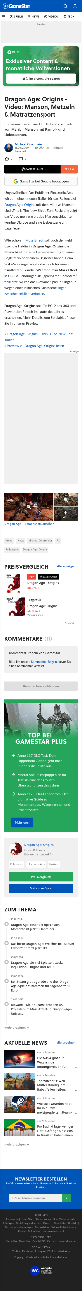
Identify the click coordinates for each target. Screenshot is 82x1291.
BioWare (54, 864)
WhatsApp (64, 1251)
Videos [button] (53, 16)
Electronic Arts (36, 864)
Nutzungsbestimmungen (19, 1227)
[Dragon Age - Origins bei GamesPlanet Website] (16, 583)
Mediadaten (42, 1227)
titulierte (11, 281)
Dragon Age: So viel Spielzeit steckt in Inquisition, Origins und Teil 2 (38, 964)
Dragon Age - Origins (43, 582)
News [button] (36, 16)
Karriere (47, 1223)
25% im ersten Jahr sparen (41, 78)
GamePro (24, 1241)
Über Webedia (61, 1219)
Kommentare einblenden (41, 686)
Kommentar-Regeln (44, 661)
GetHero (52, 1241)
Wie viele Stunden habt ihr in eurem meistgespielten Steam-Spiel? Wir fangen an (54, 1110)
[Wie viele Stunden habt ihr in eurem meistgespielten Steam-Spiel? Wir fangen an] (19, 1104)
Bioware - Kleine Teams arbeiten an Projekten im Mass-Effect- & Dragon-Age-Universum (41, 1009)
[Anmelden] (66, 1198)
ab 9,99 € (33, 588)
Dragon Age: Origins (19, 204)
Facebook (27, 1251)
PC (58, 540)
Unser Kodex (43, 1219)
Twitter (16, 1251)
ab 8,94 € (34, 611)
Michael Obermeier (29, 144)
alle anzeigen (65, 566)
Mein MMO (38, 1241)
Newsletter (60, 1223)
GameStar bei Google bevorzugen (44, 181)
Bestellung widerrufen (28, 1223)
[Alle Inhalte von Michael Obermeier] (8, 148)
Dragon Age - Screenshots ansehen (29, 524)
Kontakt (72, 1223)
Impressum (12, 1219)
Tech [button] (71, 16)
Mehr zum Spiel (41, 888)
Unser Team (27, 1219)
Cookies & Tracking (29, 1231)
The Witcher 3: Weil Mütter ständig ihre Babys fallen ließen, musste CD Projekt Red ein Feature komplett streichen (53, 1092)
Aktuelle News (25, 1042)
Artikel (9, 540)
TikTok (52, 1251)
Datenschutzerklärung (63, 1227)
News (20, 540)
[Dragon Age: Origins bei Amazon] (16, 606)
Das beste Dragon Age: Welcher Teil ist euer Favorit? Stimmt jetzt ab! (42, 945)
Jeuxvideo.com (67, 1241)
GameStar (11, 1241)
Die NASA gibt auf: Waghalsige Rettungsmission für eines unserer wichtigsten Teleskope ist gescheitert (55, 1066)
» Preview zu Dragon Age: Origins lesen (34, 345)
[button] (65, 6)
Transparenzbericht (53, 1231)
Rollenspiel (12, 549)
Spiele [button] (18, 16)
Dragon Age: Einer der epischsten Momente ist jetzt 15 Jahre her (35, 926)
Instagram (40, 1251)
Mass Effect (34, 240)
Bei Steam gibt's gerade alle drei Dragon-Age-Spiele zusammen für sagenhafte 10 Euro (41, 986)
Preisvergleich (26, 566)
